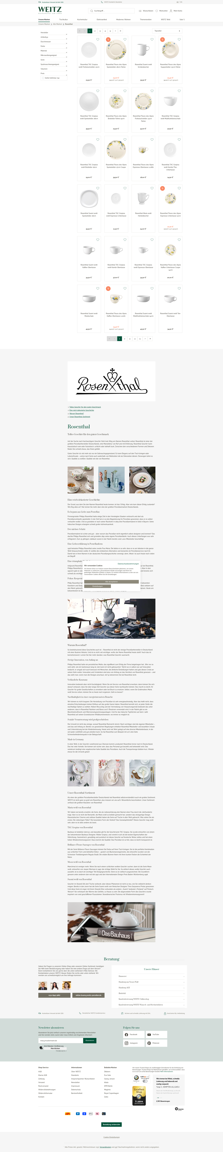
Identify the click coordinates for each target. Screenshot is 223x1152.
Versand (41, 1082)
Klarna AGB (42, 1075)
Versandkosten (105, 1147)
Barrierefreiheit (76, 1093)
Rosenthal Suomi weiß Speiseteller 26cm (89, 214)
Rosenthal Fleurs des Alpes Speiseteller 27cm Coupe (116, 166)
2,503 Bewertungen (163, 1101)
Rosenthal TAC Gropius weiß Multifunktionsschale (170, 117)
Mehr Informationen (166, 1071)
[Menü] (149, 1076)
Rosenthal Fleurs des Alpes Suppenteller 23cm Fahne (170, 66)
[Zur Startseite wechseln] (61, 10)
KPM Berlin (108, 1086)
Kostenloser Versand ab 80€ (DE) (52, 2)
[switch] (145, 1081)
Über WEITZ (76, 1072)
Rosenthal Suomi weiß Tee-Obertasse (170, 315)
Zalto (106, 1097)
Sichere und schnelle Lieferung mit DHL (138, 1013)
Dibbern (107, 1072)
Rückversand (43, 1086)
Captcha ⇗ (61, 1051)
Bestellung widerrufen (111, 1124)
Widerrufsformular (45, 1093)
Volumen (44, 69)
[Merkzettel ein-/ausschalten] (98, 39)
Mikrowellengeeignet (49, 55)
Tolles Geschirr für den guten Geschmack (85, 407)
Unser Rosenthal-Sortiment (79, 417)
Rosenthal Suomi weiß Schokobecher (143, 66)
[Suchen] (90, 10)
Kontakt (41, 1097)
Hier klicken (55, 1048)
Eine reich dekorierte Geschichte (81, 410)
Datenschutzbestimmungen (128, 564)
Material (44, 51)
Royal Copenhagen (111, 1093)
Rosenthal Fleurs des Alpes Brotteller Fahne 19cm (116, 117)
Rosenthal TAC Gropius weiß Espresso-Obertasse (143, 266)
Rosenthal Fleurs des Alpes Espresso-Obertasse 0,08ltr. (143, 166)
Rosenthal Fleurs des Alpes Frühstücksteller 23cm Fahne (143, 118)
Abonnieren (89, 1040)
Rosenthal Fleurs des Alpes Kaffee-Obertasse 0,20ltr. (116, 315)
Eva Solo (107, 1075)
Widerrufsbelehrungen (47, 1090)
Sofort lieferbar (52, 78)
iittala (106, 1082)
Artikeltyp (44, 37)
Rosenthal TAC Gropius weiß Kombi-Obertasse (116, 266)
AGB (40, 1072)
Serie (42, 60)
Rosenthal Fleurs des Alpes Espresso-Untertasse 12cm (170, 214)
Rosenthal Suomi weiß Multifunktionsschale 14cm (143, 315)
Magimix (107, 1090)
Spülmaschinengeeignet (50, 64)
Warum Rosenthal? (76, 413)
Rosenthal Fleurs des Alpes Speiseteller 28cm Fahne (116, 66)
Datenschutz (76, 1090)
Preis (42, 73)
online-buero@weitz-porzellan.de (88, 995)
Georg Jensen (109, 1079)
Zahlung (41, 1079)
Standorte (75, 1075)
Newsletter (75, 1082)
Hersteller (44, 33)
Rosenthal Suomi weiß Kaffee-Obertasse (89, 266)
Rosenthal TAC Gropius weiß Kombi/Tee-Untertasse (170, 167)
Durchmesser (46, 42)
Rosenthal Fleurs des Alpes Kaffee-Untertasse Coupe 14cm (170, 267)
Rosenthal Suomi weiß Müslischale (89, 315)
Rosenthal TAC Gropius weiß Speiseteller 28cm (89, 117)
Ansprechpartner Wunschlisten (83, 1079)
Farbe (43, 46)
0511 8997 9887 (54, 995)
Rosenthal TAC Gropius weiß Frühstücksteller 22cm (89, 66)
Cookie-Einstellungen (111, 1137)
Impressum (75, 1086)
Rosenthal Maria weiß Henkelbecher (143, 214)
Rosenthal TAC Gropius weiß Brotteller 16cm (89, 166)
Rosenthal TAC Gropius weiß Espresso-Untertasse (116, 214)
